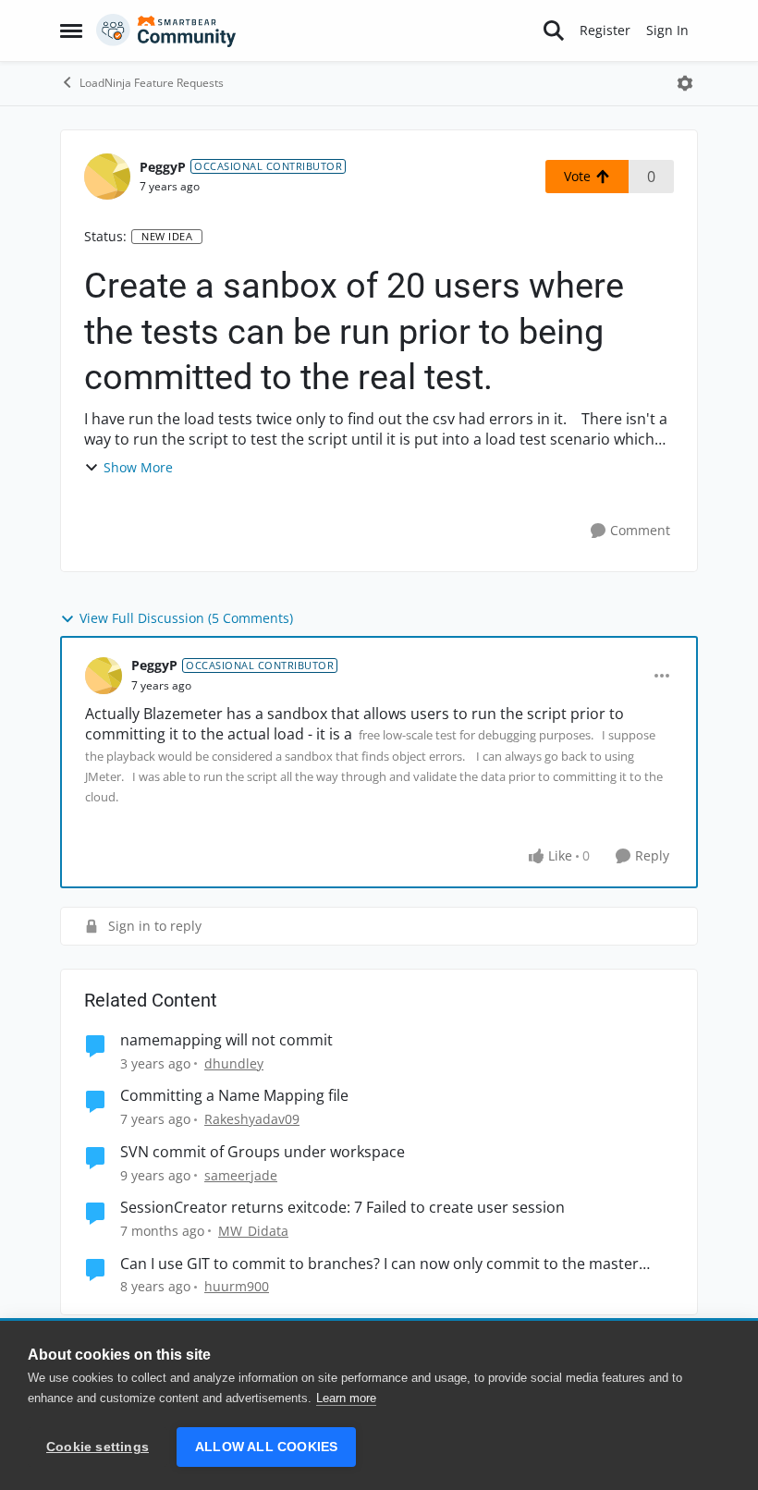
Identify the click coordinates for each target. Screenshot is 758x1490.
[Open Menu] (685, 83)
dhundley (233, 1063)
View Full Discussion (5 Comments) (186, 618)
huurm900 (236, 1286)
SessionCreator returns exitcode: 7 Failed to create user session (342, 1207)
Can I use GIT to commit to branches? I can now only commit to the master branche (379, 1264)
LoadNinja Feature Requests (151, 83)
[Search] (554, 30)
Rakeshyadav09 (252, 1119)
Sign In (667, 30)
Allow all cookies (266, 1447)
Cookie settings (97, 1447)
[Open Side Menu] (71, 30)
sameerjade (240, 1175)
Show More (138, 467)
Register (605, 30)
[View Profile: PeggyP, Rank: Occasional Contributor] (107, 176)
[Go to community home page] (166, 30)
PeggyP (163, 167)
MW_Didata (253, 1231)
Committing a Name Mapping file (234, 1095)
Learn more (346, 1398)
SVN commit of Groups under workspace (262, 1152)
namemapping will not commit (226, 1040)
